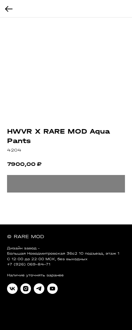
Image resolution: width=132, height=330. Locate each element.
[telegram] (39, 288)
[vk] (12, 288)
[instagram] (25, 288)
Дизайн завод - (23, 248)
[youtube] (52, 288)
